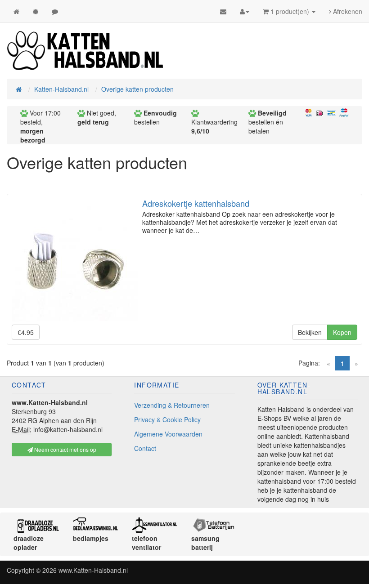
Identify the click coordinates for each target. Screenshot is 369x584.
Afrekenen (346, 11)
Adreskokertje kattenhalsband (195, 203)
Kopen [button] (342, 332)
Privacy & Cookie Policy (167, 419)
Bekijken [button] (310, 332)
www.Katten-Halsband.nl (93, 570)
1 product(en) (290, 11)
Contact (145, 448)
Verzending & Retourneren (172, 405)
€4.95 (26, 332)
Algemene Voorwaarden (168, 433)
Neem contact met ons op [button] (64, 449)
